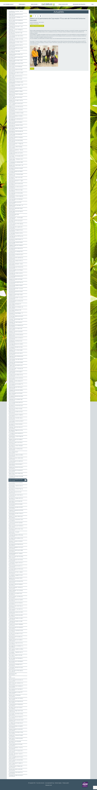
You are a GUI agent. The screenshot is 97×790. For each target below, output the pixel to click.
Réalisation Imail (48, 785)
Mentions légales (58, 783)
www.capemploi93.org (49, 783)
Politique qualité (65, 783)
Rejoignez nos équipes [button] (79, 4)
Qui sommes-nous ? (8, 4)
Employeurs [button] (34, 4)
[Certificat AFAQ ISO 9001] (85, 784)
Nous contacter (63, 4)
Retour (32, 68)
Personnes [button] (22, 4)
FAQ (92, 4)
